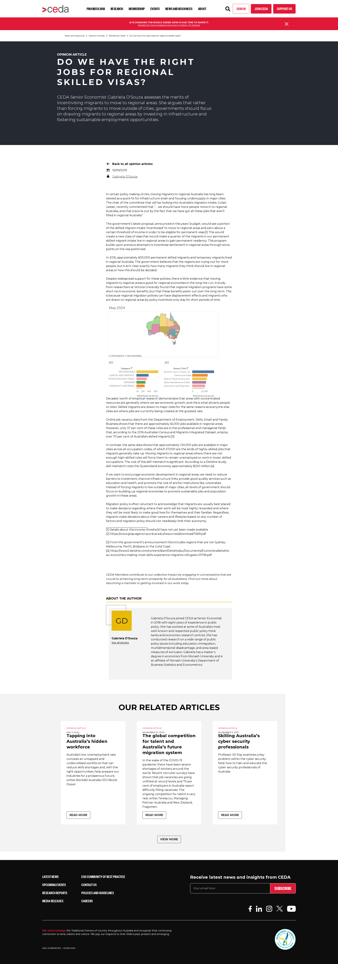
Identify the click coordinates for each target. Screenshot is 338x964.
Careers (87, 901)
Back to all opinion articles (132, 164)
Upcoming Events (54, 885)
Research (117, 9)
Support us (284, 9)
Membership (137, 9)
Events (155, 9)
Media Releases (52, 901)
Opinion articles (97, 35)
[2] (107, 533)
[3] (172, 436)
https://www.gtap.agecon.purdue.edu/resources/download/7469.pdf (158, 533)
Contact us (89, 885)
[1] (206, 232)
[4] (212, 466)
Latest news (50, 877)
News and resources (178, 9)
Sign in (241, 9)
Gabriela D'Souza (124, 176)
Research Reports (54, 893)
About (202, 9)
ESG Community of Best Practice (103, 877)
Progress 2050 (96, 9)
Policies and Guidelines (97, 893)
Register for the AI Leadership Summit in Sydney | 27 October (169, 25)
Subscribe (282, 888)
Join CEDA (261, 9)
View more (169, 839)
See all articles (120, 642)
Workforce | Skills (117, 35)
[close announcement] (286, 24)
